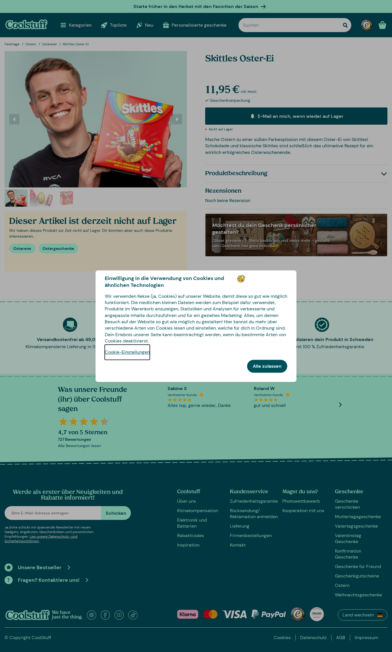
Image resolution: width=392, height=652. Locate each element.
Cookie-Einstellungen (127, 352)
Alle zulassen (267, 366)
